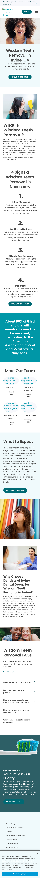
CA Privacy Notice (11, 839)
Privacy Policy (10, 824)
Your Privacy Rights (20, 874)
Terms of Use (10, 832)
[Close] (37, 853)
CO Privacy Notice (12, 843)
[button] (36, 11)
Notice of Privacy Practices (14, 828)
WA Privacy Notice (12, 847)
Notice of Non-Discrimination (15, 836)
